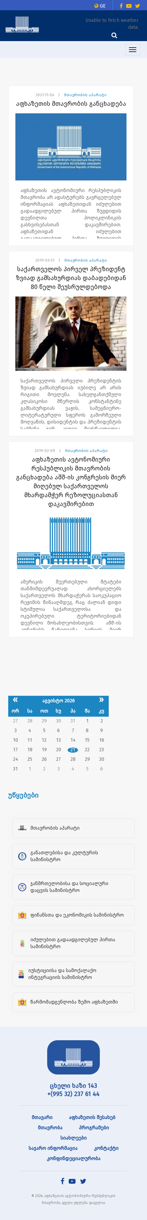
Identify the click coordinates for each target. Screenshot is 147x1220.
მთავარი (42, 1117)
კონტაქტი (106, 1148)
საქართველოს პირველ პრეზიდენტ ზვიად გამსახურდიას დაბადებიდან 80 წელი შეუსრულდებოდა (71, 278)
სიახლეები (74, 1138)
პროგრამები (94, 1128)
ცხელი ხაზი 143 (73, 1086)
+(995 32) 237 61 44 (73, 1094)
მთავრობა (50, 1128)
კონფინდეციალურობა (74, 1158)
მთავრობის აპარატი (85, 95)
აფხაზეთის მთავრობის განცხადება (71, 104)
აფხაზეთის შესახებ (92, 1117)
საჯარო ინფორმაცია (53, 1148)
